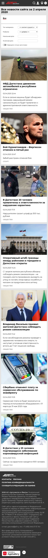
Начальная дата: (8, 36)
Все (4, 18)
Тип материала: (8, 27)
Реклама (17, 479)
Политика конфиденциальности (18, 482)
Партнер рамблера (21, 547)
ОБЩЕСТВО (8, 109)
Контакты (6, 479)
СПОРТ (6, 161)
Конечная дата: (8, 41)
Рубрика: (6, 32)
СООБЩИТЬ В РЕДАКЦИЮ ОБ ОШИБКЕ (18, 486)
